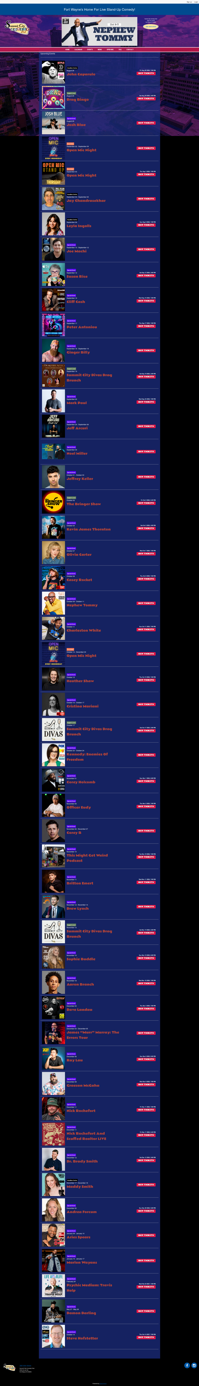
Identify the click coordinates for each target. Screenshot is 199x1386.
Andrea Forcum (82, 1212)
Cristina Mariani (83, 706)
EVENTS (90, 50)
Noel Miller (77, 453)
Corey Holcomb (81, 782)
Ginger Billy (78, 352)
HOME (67, 50)
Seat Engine (103, 1383)
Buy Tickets (146, 73)
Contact (130, 50)
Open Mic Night (81, 150)
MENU (100, 50)
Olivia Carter (79, 554)
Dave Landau (79, 1009)
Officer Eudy (79, 807)
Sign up (189, 2)
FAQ (120, 50)
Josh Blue (76, 125)
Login (196, 2)
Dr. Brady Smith (82, 1161)
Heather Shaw (80, 681)
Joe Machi (77, 251)
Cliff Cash (76, 302)
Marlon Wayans (82, 1262)
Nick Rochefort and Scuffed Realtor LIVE (86, 1136)
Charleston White (84, 630)
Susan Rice (77, 276)
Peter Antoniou (82, 327)
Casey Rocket (79, 580)
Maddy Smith (80, 1186)
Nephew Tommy (82, 605)
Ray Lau (75, 1060)
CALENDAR (78, 50)
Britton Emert (80, 883)
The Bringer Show (84, 504)
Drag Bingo (78, 99)
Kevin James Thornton (89, 529)
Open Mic (110, 50)
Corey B (74, 832)
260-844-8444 (151, 27)
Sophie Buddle (81, 959)
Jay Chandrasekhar (86, 200)
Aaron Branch (80, 984)
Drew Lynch (78, 908)
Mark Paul (77, 403)
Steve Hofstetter (82, 1338)
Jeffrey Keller (80, 478)
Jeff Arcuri (77, 428)
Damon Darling (81, 1313)
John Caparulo (81, 74)
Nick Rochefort (81, 1111)
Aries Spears (78, 1237)
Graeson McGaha (83, 1085)
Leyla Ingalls (79, 226)
